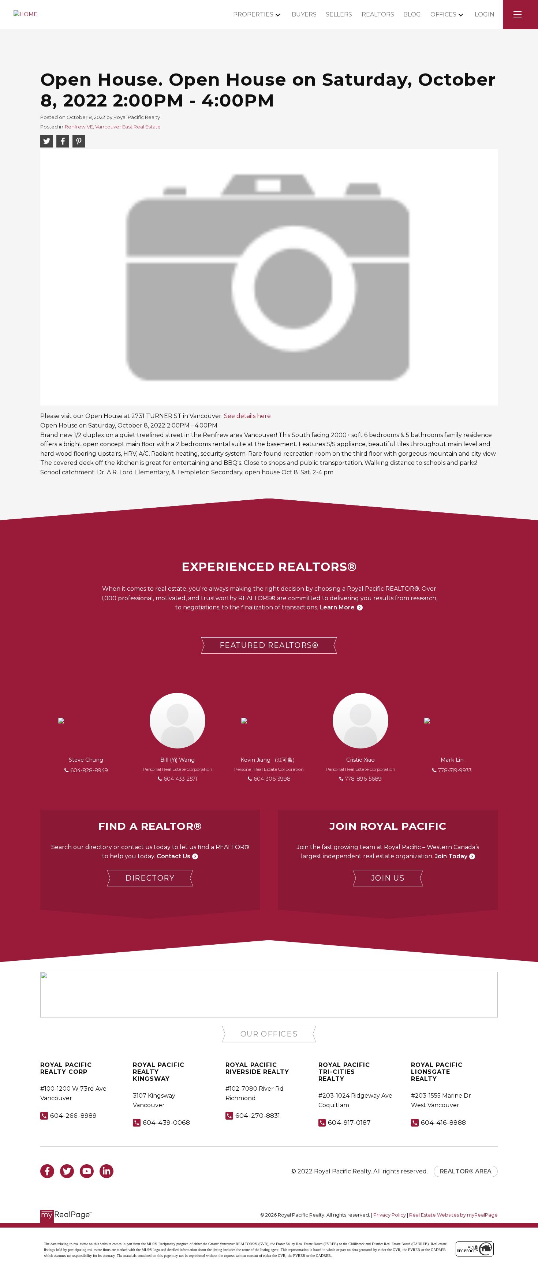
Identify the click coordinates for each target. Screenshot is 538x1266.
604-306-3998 (272, 779)
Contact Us (173, 856)
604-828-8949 (89, 770)
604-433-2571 (180, 779)
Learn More (337, 607)
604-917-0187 (349, 1122)
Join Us (388, 878)
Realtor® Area (466, 1171)
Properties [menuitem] (253, 14)
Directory (150, 878)
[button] (269, 645)
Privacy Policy (389, 1215)
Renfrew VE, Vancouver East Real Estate (113, 127)
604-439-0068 (166, 1122)
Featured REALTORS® (269, 645)
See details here (247, 415)
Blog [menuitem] (412, 14)
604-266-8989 (73, 1115)
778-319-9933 (455, 770)
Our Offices (269, 1034)
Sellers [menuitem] (339, 14)
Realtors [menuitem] (378, 14)
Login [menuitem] (484, 14)
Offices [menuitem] (443, 14)
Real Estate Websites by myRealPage (453, 1215)
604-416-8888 (443, 1122)
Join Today (451, 856)
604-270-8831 (257, 1115)
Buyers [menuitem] (304, 14)
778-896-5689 (363, 779)
